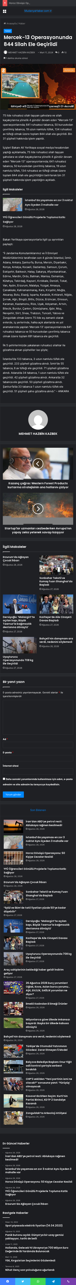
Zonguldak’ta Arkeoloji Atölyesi (46, 1113)
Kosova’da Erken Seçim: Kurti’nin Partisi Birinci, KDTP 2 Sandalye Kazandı (47, 1099)
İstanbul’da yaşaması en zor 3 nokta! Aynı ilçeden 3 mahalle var (47, 839)
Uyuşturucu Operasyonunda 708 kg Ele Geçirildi (18, 660)
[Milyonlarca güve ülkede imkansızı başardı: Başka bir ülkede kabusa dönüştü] (13, 1023)
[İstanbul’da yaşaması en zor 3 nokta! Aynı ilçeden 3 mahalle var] (12, 204)
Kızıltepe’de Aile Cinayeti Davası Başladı (55, 618)
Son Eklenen (38, 810)
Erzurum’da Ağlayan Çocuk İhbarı (16, 558)
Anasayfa (11, 23)
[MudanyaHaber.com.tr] (38, 11)
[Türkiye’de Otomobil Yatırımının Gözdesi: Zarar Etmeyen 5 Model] (13, 1051)
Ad (5, 739)
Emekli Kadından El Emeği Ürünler (47, 1003)
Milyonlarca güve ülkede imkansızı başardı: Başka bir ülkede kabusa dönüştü (48, 1023)
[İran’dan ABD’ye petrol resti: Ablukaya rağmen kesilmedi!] (13, 826)
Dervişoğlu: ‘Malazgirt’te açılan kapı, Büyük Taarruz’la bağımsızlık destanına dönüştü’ (19, 622)
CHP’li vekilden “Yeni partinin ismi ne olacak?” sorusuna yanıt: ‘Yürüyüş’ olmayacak (49, 1082)
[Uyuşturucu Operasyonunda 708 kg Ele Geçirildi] (20, 645)
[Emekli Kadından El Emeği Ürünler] (13, 1008)
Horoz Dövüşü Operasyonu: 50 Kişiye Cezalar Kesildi (38, 3)
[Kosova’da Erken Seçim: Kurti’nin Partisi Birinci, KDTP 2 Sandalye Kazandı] (13, 1101)
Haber (22, 23)
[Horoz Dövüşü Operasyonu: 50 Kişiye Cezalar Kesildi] (13, 858)
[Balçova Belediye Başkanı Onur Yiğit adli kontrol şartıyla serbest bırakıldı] (13, 1066)
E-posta (8, 752)
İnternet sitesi (11, 765)
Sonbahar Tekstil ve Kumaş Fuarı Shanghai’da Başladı (55, 581)
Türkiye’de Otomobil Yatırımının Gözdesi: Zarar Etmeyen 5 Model (47, 1048)
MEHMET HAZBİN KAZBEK (21, 52)
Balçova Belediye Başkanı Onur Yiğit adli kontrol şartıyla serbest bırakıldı (49, 1065)
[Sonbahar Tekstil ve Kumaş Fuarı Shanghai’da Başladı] (56, 565)
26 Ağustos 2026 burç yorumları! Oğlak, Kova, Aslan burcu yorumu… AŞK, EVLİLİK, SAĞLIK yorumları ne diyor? (48, 988)
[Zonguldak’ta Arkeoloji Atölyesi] (13, 1118)
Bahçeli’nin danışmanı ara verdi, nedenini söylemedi (56, 640)
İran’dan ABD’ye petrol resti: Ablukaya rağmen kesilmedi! (44, 823)
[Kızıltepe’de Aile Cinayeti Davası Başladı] (56, 604)
